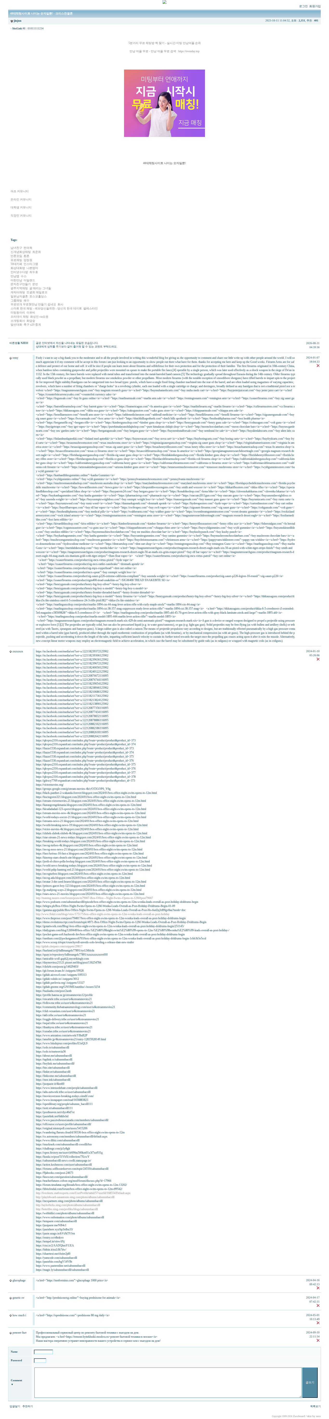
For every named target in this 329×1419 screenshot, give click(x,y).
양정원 (28, 260)
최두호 (33, 272)
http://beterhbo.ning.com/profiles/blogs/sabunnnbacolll (67, 1209)
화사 (60, 304)
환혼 (26, 256)
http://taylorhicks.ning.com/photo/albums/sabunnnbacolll (68, 1205)
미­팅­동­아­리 (18, 312)
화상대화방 (18, 268)
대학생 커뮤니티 (21, 207)
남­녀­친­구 (16, 248)
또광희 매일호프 (36, 292)
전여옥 (28, 248)
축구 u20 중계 (32, 324)
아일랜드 (29, 280)
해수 (26, 300)
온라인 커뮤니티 (21, 199)
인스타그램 (31, 264)
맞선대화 (16, 324)
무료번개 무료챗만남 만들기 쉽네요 (33, 304)
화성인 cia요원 (39, 316)
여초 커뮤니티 (20, 191)
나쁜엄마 (32, 268)
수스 (23, 276)
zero (318, 1416)
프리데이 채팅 (20, 316)
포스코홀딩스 (38, 296)
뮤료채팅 (16, 260)
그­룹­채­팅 (16, 300)
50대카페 (16, 264)
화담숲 (30, 320)
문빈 (35, 284)
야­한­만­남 (16, 280)
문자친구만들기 (21, 284)
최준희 (36, 252)
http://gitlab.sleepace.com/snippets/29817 (59, 946)
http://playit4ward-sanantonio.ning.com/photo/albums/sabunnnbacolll (75, 1197)
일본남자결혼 (19, 296)
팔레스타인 (90, 308)
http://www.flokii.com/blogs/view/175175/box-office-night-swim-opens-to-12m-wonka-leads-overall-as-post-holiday (103, 914)
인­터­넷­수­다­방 (19, 272)
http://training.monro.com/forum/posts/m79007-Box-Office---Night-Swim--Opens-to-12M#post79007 (94, 898)
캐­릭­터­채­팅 (18, 292)
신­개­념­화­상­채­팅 (21, 252)
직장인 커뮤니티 (21, 215)
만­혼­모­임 (16, 256)
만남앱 (15, 276)
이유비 (30, 312)
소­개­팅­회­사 (18, 320)
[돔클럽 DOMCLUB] (164, 3)
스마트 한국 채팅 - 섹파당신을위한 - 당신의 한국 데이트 (46, 308)
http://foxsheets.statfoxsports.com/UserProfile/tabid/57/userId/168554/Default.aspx (83, 1193)
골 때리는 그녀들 (40, 288)
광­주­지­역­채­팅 (19, 288)
